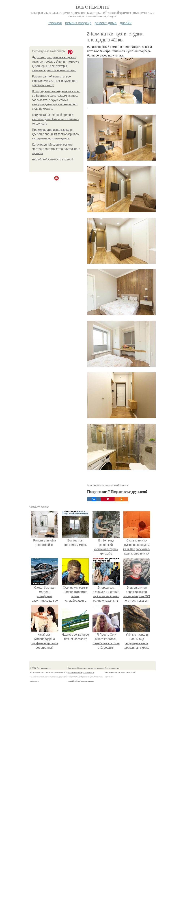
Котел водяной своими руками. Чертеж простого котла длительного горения (56, 149)
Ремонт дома (106, 22)
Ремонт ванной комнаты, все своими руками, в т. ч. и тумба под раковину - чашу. (54, 81)
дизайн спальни (121, 485)
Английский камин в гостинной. (53, 159)
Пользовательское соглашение (91, 668)
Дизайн (126, 22)
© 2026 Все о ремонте (40, 668)
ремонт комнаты (105, 485)
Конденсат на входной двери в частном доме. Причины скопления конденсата (55, 119)
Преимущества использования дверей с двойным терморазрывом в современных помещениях (55, 134)
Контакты (72, 668)
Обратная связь (112, 668)
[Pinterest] (108, 499)
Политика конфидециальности (81, 672)
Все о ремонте (92, 7)
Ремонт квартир (78, 22)
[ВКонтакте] (94, 499)
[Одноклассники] (121, 499)
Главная (55, 22)
